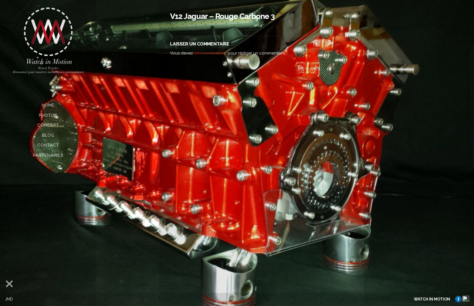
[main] (261, 153)
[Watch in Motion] (48, 41)
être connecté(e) (210, 53)
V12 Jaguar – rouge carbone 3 (222, 16)
